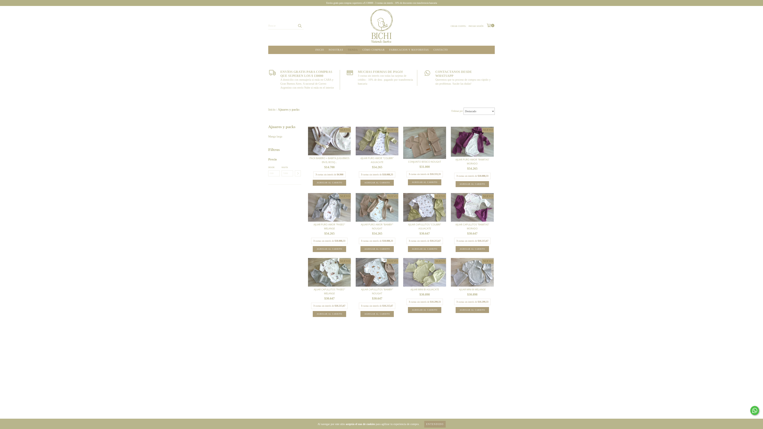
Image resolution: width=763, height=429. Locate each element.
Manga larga (275, 136)
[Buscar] (300, 25)
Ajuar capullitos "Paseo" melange (329, 291)
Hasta (285, 167)
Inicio (319, 49)
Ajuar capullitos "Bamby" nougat (377, 291)
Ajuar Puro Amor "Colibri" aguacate (377, 160)
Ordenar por (457, 111)
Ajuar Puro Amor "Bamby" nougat (377, 226)
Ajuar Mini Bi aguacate (425, 289)
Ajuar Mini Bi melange (472, 289)
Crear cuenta (458, 26)
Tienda (353, 49)
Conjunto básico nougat (424, 161)
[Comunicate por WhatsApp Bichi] (754, 410)
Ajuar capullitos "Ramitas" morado (472, 226)
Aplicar (298, 173)
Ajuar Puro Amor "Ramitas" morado (472, 161)
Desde (271, 167)
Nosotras (336, 49)
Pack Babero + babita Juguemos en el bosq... (329, 160)
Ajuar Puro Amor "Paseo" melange (329, 226)
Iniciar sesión (476, 26)
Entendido (435, 424)
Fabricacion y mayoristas (409, 49)
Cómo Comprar (373, 49)
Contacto (440, 49)
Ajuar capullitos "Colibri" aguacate (424, 226)
